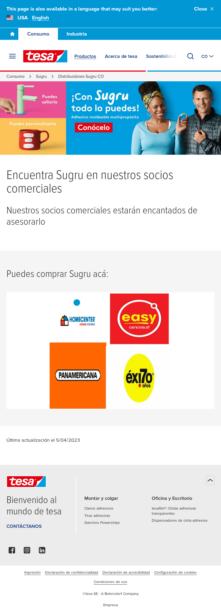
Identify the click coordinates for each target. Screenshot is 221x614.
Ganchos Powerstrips (102, 522)
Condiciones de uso (110, 582)
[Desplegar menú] (12, 56)
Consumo (38, 34)
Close (200, 9)
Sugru (41, 76)
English (40, 17)
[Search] (190, 56)
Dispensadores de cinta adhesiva (179, 520)
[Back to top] (210, 480)
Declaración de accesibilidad (126, 572)
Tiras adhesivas (97, 515)
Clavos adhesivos (98, 508)
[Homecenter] (76, 302)
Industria (77, 34)
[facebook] (11, 552)
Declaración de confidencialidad (71, 572)
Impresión (32, 572)
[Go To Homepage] (12, 34)
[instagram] (27, 552)
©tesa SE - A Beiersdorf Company (110, 593)
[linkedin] (42, 552)
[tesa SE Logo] (45, 56)
